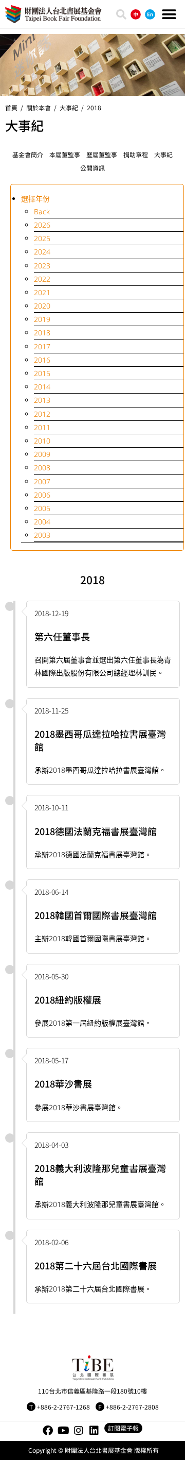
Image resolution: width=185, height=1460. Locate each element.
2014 (42, 387)
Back (42, 211)
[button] (168, 14)
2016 (42, 360)
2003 (42, 535)
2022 (42, 279)
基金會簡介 (27, 154)
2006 (42, 495)
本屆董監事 (64, 154)
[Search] (121, 14)
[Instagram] (78, 1430)
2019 (42, 319)
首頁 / (15, 107)
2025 (42, 238)
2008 (42, 467)
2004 (42, 522)
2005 (42, 508)
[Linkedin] (94, 1430)
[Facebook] (48, 1430)
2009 (42, 454)
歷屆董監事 (101, 154)
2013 (42, 400)
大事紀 (163, 154)
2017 (42, 346)
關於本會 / (43, 107)
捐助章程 (135, 154)
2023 (42, 265)
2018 (94, 107)
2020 (42, 306)
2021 (42, 292)
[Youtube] (63, 1430)
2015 (42, 373)
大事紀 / (73, 107)
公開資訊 (92, 167)
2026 (42, 225)
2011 (42, 427)
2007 (42, 481)
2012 (42, 414)
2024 (42, 252)
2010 (42, 441)
